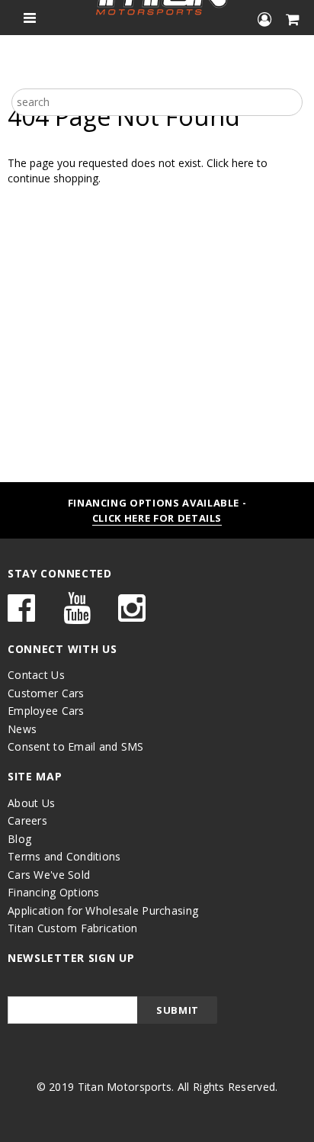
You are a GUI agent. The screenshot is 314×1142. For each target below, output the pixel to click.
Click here (232, 163)
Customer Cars (46, 693)
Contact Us (36, 675)
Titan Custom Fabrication (73, 928)
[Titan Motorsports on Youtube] (77, 615)
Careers (27, 820)
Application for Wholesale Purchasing (103, 910)
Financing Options (54, 892)
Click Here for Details (157, 518)
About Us (31, 803)
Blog (19, 839)
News (22, 729)
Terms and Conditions (64, 856)
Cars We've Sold (49, 874)
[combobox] (157, 102)
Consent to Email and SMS (76, 746)
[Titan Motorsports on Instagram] (132, 615)
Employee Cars (46, 710)
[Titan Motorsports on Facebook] (21, 615)
